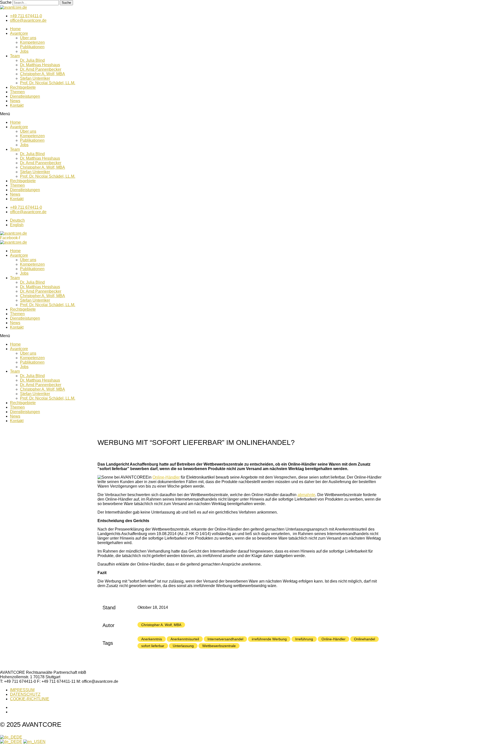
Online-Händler (166, 477)
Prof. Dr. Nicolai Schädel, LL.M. (47, 83)
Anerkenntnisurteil (184, 639)
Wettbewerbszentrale (219, 646)
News (15, 101)
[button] (240, 114)
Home (15, 29)
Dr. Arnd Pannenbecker (40, 69)
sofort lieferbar (152, 646)
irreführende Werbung (269, 639)
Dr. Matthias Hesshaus (40, 65)
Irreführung (304, 639)
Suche (6, 2)
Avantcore (19, 33)
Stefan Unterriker (35, 78)
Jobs (24, 51)
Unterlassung (183, 646)
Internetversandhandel (225, 639)
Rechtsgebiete (23, 87)
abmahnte (306, 495)
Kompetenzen (32, 42)
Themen (17, 92)
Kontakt (17, 105)
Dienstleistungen (25, 96)
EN (43, 742)
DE (19, 737)
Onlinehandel (364, 639)
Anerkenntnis (151, 639)
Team (15, 56)
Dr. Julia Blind (32, 60)
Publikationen (32, 47)
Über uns (28, 38)
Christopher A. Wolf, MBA (42, 74)
